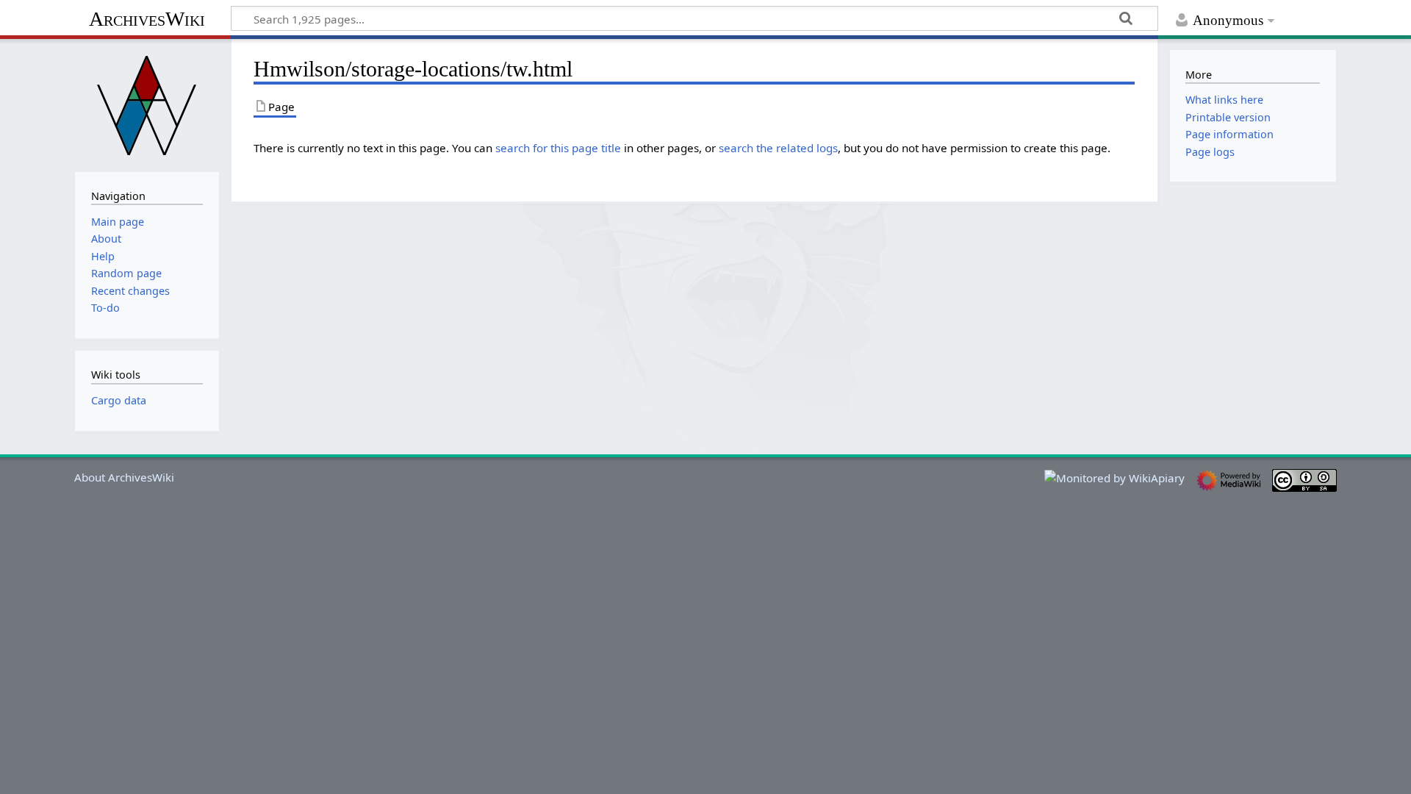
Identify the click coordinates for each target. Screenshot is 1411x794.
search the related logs (778, 147)
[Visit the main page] (147, 103)
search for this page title (558, 147)
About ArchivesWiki (124, 477)
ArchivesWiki (147, 18)
